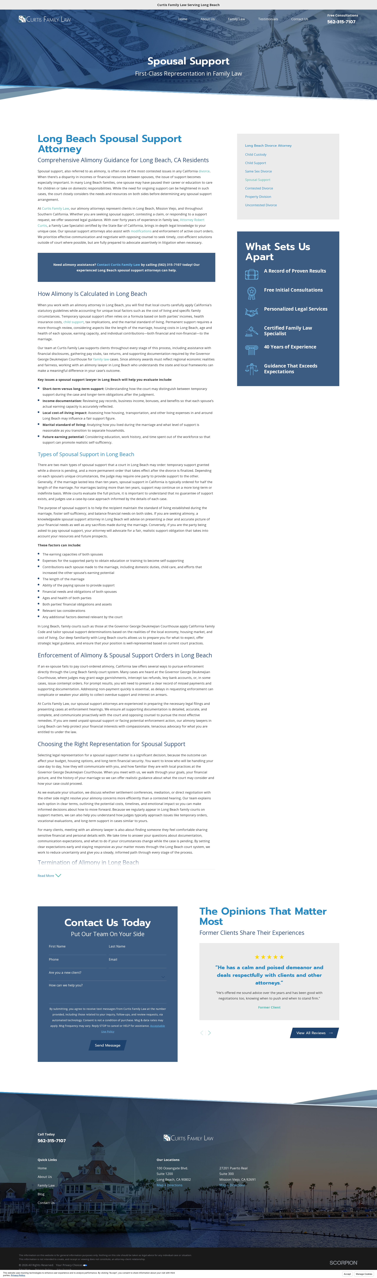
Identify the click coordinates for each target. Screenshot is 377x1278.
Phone (54, 959)
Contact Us (46, 1202)
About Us (45, 1176)
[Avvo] (337, 1139)
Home (42, 1168)
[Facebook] (326, 1139)
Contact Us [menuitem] (299, 19)
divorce (204, 171)
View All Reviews (311, 1033)
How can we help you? (66, 985)
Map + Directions (169, 1185)
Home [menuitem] (182, 19)
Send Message (107, 1045)
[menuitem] (288, 154)
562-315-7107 (341, 22)
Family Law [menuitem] (236, 19)
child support (73, 322)
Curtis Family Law (55, 208)
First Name (57, 946)
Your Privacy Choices (69, 1265)
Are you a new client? (65, 972)
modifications (141, 231)
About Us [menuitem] (208, 19)
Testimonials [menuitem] (268, 19)
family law (101, 359)
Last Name (117, 946)
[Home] (45, 19)
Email (113, 959)
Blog (41, 1194)
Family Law (46, 1185)
